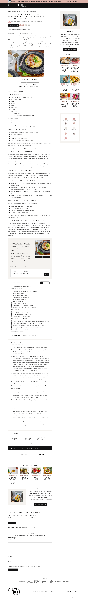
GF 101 (67, 6)
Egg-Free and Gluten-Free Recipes (27, 11)
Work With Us (71, 4)
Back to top (77, 597)
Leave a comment (25, 448)
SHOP (54, 6)
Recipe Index (15, 11)
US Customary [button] (15, 331)
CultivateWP (46, 596)
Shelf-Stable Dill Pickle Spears (24, 479)
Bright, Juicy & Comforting (30, 82)
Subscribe (12, 523)
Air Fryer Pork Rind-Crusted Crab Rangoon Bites (12, 480)
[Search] (78, 7)
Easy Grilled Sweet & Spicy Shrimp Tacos (75, 88)
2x (45, 282)
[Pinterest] (76, 1)
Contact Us (63, 4)
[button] (11, 241)
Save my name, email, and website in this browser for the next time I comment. (24, 566)
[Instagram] (68, 1)
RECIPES (48, 6)
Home (9, 11)
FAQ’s (77, 4)
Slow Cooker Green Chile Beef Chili (47, 479)
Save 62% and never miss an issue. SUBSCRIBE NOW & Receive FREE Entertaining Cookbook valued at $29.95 (36, 1)
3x (48, 282)
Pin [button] (38, 257)
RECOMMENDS (61, 6)
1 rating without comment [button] (28, 527)
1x (42, 282)
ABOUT (43, 6)
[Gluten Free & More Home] (17, 5)
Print (46, 257)
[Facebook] (73, 1)
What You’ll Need (30, 84)
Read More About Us (40, 504)
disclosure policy (27, 29)
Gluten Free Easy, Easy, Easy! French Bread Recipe (65, 70)
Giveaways (73, 6)
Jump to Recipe (13, 25)
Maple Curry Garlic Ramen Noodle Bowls (65, 88)
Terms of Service (36, 596)
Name (9, 517)
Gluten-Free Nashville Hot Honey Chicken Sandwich (65, 105)
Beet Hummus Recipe (35, 478)
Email (33, 272)
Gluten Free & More (18, 21)
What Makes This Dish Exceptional (30, 86)
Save (46, 274)
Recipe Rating (12, 537)
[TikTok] (78, 1)
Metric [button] (21, 331)
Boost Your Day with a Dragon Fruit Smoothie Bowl (75, 106)
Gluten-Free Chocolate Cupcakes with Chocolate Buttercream (75, 70)
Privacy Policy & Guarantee (28, 596)
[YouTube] (70, 1)
